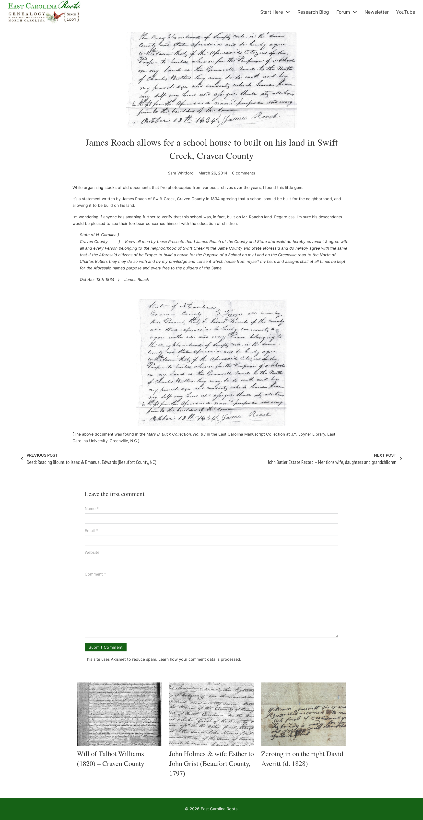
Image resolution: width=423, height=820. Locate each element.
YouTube (405, 12)
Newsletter (376, 12)
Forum (343, 12)
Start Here (271, 12)
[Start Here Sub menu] (287, 12)
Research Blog (313, 12)
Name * (92, 508)
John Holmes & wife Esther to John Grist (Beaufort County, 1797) (211, 763)
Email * (91, 530)
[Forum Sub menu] (354, 12)
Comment (95, 574)
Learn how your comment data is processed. (199, 659)
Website (92, 552)
